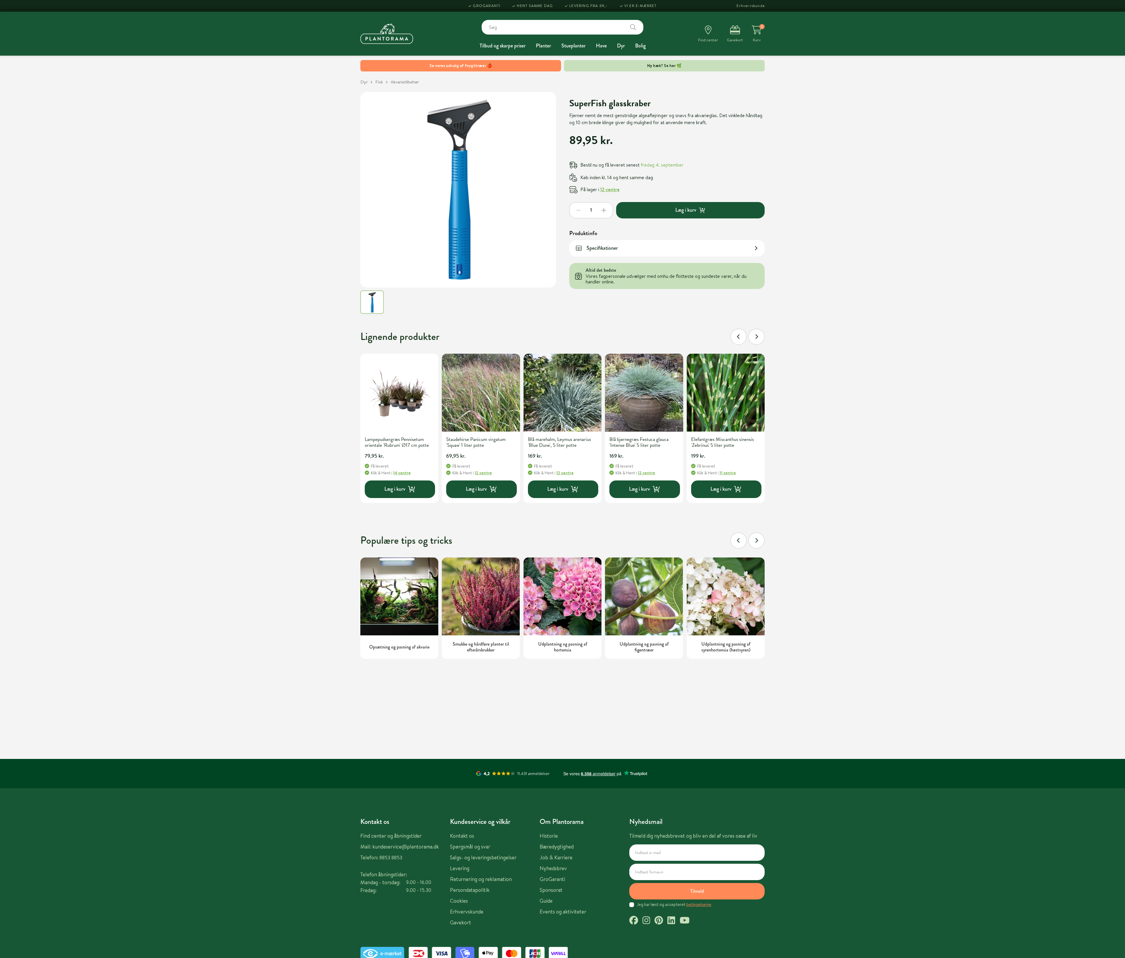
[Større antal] (604, 210)
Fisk (379, 82)
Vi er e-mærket (640, 5)
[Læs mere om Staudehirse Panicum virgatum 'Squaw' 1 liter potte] (481, 393)
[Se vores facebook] (633, 921)
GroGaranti (486, 5)
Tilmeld (697, 891)
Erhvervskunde (751, 5)
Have (601, 45)
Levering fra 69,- (588, 5)
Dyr (621, 45)
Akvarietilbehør (405, 82)
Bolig (640, 45)
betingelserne (698, 904)
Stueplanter (573, 45)
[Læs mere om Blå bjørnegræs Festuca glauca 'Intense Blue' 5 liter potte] (644, 393)
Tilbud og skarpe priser (503, 45)
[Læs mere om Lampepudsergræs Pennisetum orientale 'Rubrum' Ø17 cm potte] (399, 393)
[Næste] (756, 337)
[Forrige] (738, 337)
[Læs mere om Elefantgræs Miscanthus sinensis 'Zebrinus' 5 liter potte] (726, 393)
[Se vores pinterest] (658, 921)
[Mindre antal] (578, 210)
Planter (543, 45)
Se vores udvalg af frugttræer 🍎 (460, 66)
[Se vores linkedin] (671, 921)
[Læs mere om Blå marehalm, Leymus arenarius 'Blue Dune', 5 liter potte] (562, 393)
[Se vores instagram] (646, 921)
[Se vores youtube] (685, 921)
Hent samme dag (535, 5)
